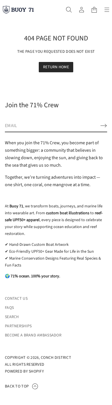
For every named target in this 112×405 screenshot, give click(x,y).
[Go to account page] (81, 9)
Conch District (56, 358)
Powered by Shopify (24, 371)
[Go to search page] (69, 9)
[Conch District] (18, 9)
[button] (69, 9)
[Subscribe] (103, 125)
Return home (56, 67)
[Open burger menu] (106, 9)
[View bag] (94, 9)
